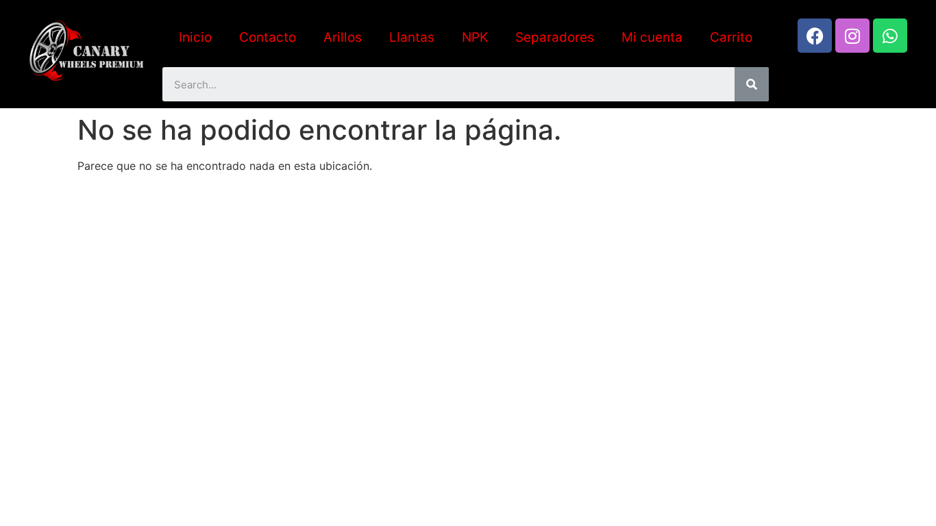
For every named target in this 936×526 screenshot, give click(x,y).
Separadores (554, 37)
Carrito (731, 37)
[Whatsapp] (890, 35)
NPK (475, 37)
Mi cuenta (651, 37)
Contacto (267, 37)
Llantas (411, 37)
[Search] (752, 84)
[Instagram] (852, 35)
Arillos (342, 37)
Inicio (195, 37)
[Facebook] (815, 35)
